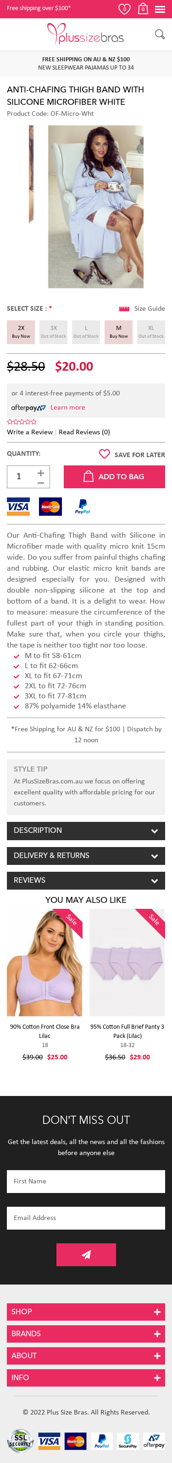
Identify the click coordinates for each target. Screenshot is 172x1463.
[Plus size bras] (86, 34)
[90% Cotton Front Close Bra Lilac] (45, 962)
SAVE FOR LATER (140, 455)
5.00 (113, 393)
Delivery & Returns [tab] (51, 856)
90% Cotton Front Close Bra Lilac (45, 1032)
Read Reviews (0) (84, 432)
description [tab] (38, 831)
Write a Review (30, 432)
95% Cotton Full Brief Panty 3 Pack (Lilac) (127, 1032)
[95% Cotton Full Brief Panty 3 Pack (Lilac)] (127, 962)
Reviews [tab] (29, 880)
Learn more (67, 407)
